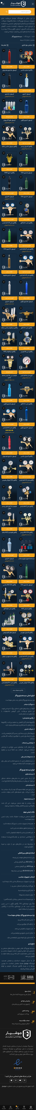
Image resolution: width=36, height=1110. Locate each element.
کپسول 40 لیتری (9, 197)
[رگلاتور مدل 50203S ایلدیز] (26, 642)
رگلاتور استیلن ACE (26, 609)
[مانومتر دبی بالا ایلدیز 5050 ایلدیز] (9, 361)
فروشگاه (27, 36)
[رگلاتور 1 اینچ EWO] (9, 159)
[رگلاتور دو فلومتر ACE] (9, 338)
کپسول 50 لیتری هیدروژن (9, 70)
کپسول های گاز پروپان (9, 120)
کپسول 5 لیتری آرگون (9, 404)
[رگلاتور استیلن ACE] (26, 595)
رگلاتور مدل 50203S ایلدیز (26, 657)
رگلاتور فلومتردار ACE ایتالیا (9, 532)
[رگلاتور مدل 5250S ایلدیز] (26, 235)
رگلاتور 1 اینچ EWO (9, 173)
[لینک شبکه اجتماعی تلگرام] (11, 1080)
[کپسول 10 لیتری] (9, 288)
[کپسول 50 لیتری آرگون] (26, 288)
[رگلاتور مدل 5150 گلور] (9, 595)
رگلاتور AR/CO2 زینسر (26, 532)
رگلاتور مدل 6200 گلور (26, 404)
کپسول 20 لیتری (9, 559)
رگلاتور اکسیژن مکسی (27, 456)
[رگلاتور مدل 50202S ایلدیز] (9, 209)
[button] (26, 91)
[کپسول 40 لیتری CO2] (9, 235)
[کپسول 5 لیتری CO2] (26, 159)
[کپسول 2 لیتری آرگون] (26, 106)
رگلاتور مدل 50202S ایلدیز (9, 223)
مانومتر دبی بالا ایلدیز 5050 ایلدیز (9, 377)
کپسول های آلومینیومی (9, 633)
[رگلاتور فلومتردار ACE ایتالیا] (9, 518)
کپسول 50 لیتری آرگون (26, 302)
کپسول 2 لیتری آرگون (26, 120)
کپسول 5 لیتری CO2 (26, 173)
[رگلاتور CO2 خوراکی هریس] (9, 466)
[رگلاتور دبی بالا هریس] (26, 338)
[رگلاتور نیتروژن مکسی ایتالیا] (9, 132)
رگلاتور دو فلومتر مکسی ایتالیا (9, 328)
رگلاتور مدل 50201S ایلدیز (26, 275)
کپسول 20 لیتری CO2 (26, 197)
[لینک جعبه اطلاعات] (18, 993)
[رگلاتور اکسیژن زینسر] (26, 132)
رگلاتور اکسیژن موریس (26, 633)
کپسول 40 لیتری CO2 (9, 249)
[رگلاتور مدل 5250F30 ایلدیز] (9, 669)
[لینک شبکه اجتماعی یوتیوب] (20, 1080)
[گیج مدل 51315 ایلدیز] (26, 361)
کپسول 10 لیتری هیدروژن (9, 456)
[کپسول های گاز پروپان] (9, 106)
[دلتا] (24, 977)
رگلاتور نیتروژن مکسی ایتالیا (9, 147)
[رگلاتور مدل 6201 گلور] (26, 314)
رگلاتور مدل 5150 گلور (9, 609)
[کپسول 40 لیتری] (9, 183)
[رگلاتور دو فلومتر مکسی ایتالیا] (9, 314)
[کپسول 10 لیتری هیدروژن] (9, 442)
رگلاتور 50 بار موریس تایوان (9, 657)
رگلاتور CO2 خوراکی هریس (9, 480)
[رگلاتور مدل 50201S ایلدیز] (26, 261)
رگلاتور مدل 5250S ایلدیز (26, 249)
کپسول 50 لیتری (9, 94)
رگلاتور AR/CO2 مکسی (9, 585)
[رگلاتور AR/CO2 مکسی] (9, 571)
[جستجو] (6, 12)
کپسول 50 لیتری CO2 (27, 585)
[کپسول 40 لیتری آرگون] (26, 414)
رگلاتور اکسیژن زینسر (26, 147)
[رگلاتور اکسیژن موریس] (26, 619)
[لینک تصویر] (18, 1064)
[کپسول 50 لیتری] (9, 80)
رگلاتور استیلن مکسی (26, 70)
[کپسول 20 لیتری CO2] (26, 183)
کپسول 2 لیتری (27, 94)
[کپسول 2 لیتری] (26, 80)
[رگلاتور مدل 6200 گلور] (26, 390)
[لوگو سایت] (18, 3)
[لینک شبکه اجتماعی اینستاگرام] (24, 1080)
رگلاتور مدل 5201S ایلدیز (9, 428)
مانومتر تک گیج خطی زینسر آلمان (9, 507)
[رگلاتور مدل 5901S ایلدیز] (26, 492)
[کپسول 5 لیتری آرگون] (9, 390)
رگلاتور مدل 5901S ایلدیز (26, 506)
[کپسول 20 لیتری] (9, 545)
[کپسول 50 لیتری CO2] (26, 571)
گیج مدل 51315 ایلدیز (26, 376)
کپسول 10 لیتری (9, 302)
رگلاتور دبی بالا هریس (27, 352)
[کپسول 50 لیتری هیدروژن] (9, 56)
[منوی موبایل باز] (33, 4)
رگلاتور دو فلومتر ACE (9, 352)
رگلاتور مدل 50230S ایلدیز (26, 480)
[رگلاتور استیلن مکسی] (26, 56)
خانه (33, 36)
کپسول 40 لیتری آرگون (26, 428)
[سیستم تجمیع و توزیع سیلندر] (26, 545)
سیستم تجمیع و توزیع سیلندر (27, 559)
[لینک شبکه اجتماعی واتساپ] (16, 1080)
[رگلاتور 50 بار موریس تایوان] (9, 642)
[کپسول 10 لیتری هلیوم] (9, 261)
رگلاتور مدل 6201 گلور (26, 328)
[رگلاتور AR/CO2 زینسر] (26, 518)
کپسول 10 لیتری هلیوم (9, 275)
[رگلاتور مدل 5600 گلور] (26, 209)
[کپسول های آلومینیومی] (9, 619)
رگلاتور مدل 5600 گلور (26, 223)
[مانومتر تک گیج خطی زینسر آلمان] (9, 492)
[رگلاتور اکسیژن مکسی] (26, 442)
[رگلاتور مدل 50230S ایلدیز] (26, 466)
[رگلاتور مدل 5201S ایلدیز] (9, 414)
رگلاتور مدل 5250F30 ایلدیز (9, 683)
